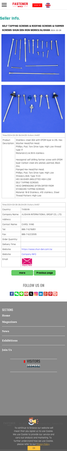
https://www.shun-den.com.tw (37, 249)
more (22, 273)
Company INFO (29, 254)
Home (6, 315)
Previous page (44, 273)
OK (34, 448)
